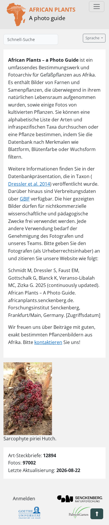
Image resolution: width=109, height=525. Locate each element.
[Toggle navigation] (96, 6)
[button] (96, 513)
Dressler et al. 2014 (29, 184)
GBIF (25, 199)
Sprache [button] (92, 38)
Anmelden (24, 498)
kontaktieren (48, 342)
